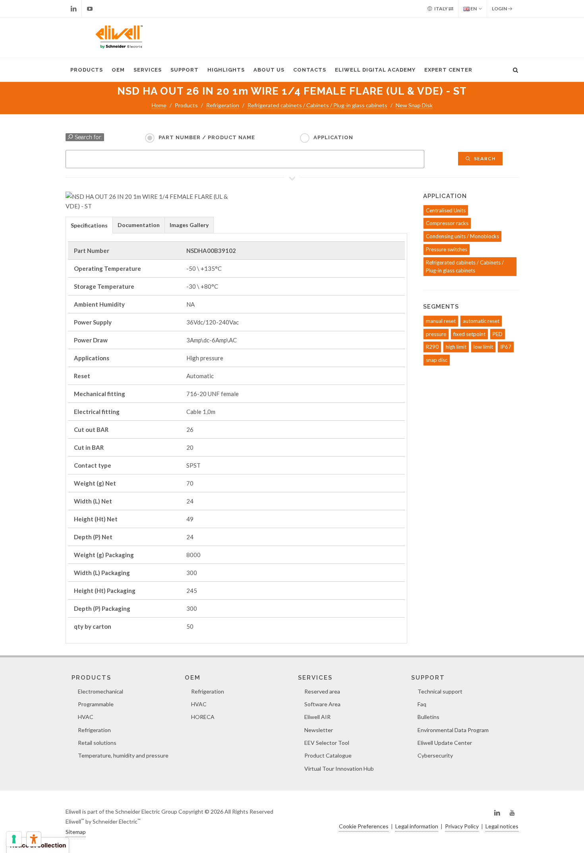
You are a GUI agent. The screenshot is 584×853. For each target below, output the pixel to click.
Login (500, 9)
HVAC (85, 716)
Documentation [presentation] (139, 225)
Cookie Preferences (364, 826)
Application (333, 137)
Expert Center (448, 70)
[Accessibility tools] (33, 839)
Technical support (440, 691)
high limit (456, 347)
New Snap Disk (414, 105)
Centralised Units (446, 210)
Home (159, 105)
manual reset (441, 321)
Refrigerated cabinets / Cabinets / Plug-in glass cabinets (317, 105)
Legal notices (501, 826)
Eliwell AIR (317, 716)
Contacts (309, 70)
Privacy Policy (462, 826)
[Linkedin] (73, 8)
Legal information (416, 826)
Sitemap (76, 831)
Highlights (226, 70)
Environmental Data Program (453, 730)
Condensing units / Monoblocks (462, 236)
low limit (483, 347)
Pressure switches (446, 249)
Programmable (96, 704)
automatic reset (481, 321)
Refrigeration (222, 105)
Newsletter (318, 730)
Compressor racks (447, 223)
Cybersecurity (435, 755)
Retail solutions (97, 742)
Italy (441, 9)
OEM (118, 70)
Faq (422, 704)
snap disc (436, 360)
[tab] (89, 225)
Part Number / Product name (207, 137)
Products (86, 70)
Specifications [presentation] (89, 225)
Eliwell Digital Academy (375, 70)
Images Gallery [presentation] (189, 225)
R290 (432, 347)
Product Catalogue (328, 755)
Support (184, 70)
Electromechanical (100, 691)
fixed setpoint (469, 334)
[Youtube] (90, 8)
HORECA (203, 716)
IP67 (505, 347)
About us (268, 70)
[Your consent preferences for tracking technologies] (13, 839)
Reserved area (322, 691)
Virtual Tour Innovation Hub (339, 768)
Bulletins (428, 716)
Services (147, 70)
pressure (436, 334)
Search (484, 158)
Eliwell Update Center (445, 742)
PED (498, 334)
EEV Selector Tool (326, 742)
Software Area (322, 704)
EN (473, 9)
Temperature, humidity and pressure (123, 755)
